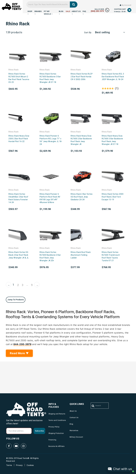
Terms (9, 465)
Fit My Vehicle (48, 11)
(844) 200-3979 (97, 11)
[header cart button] (129, 10)
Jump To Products (15, 300)
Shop (29, 11)
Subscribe (39, 431)
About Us (76, 11)
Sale (68, 11)
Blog (61, 11)
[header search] (73, 4)
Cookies (30, 465)
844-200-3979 (22, 344)
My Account (126, 5)
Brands (38, 11)
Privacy (19, 465)
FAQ (84, 11)
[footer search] (93, 406)
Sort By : (88, 32)
